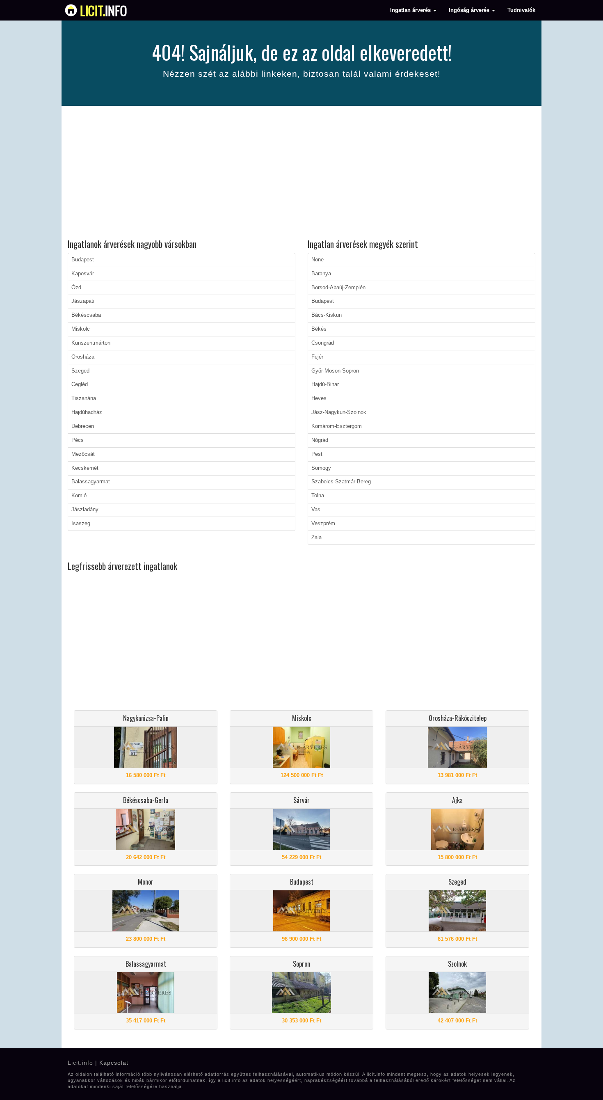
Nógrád (319, 440)
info (103, 10)
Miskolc (80, 329)
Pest (316, 454)
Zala (316, 537)
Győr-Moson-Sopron (335, 371)
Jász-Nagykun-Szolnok (338, 412)
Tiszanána (83, 398)
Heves (319, 398)
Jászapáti (82, 301)
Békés (319, 329)
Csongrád (322, 343)
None (317, 260)
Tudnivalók (521, 10)
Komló (79, 496)
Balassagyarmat (90, 482)
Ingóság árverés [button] (470, 10)
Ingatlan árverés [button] (411, 10)
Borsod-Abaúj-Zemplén (338, 287)
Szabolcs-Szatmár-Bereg (341, 482)
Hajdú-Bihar (325, 384)
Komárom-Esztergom (336, 426)
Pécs (77, 440)
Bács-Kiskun (326, 315)
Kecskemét (84, 468)
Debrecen (82, 426)
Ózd (76, 287)
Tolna (317, 496)
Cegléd (79, 384)
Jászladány (84, 509)
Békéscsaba (86, 315)
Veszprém (323, 523)
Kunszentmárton (90, 343)
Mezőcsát (83, 454)
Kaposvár (82, 274)
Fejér (317, 357)
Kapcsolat (113, 1062)
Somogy (321, 468)
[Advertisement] (301, 173)
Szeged (80, 371)
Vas (315, 509)
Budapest (82, 260)
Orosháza (82, 357)
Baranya (321, 274)
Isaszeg (80, 523)
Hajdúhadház (86, 412)
